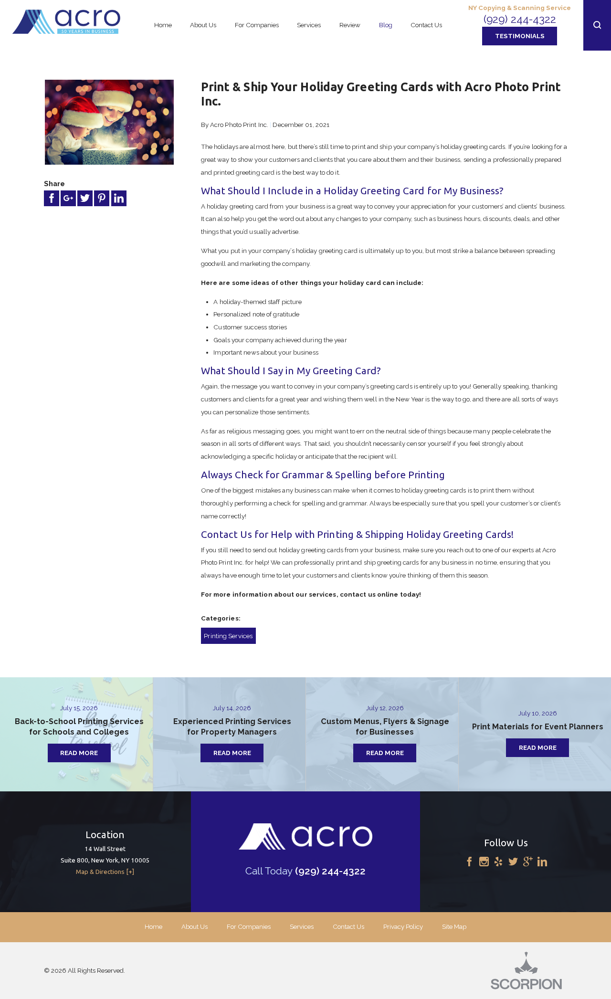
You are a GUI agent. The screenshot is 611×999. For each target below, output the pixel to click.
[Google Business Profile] (528, 862)
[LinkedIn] (542, 862)
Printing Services (228, 636)
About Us (194, 926)
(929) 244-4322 (520, 19)
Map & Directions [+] (105, 871)
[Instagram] (484, 862)
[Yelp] (498, 862)
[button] (597, 25)
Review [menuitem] (349, 25)
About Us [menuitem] (203, 25)
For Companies (249, 926)
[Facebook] (469, 862)
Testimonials (520, 36)
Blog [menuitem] (385, 25)
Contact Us (348, 926)
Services (302, 926)
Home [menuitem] (163, 25)
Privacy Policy (403, 926)
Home (153, 926)
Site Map (454, 926)
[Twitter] (513, 862)
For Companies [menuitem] (257, 25)
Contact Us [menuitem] (426, 25)
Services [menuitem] (309, 25)
